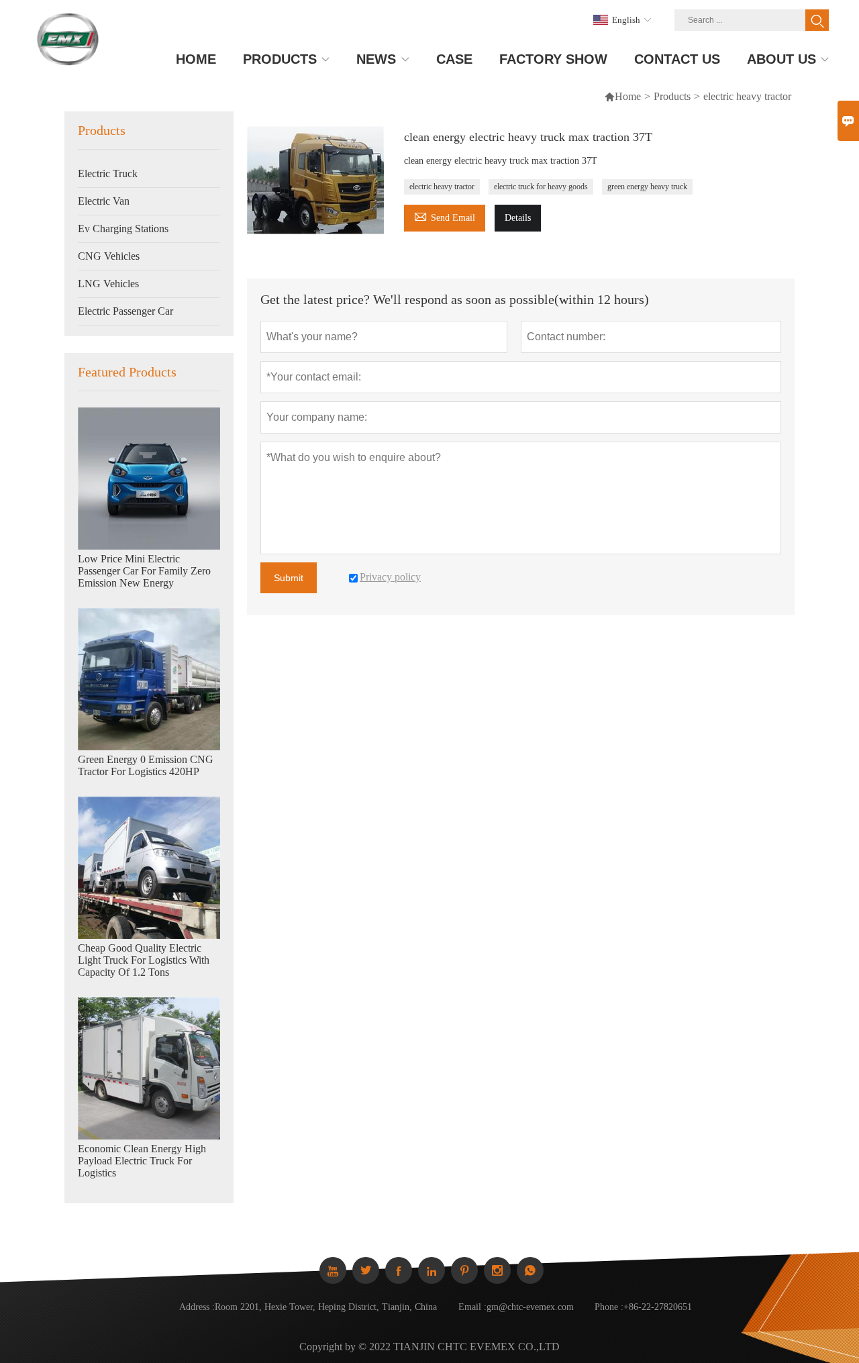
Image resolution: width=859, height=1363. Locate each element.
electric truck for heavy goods (541, 186)
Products (672, 96)
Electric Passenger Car (125, 311)
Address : (197, 1307)
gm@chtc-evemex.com (530, 1307)
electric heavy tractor (441, 186)
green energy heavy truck (647, 186)
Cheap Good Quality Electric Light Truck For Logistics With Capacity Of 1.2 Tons (143, 960)
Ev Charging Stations (123, 228)
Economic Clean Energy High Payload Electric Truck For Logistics (142, 1160)
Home (628, 96)
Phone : (609, 1307)
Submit (288, 577)
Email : (472, 1307)
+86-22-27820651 (657, 1307)
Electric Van (104, 201)
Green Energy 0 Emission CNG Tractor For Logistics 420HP (145, 765)
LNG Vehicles (108, 283)
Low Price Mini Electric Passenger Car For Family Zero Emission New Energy (144, 571)
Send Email (444, 216)
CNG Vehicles (109, 256)
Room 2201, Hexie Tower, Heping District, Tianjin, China (326, 1307)
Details (518, 218)
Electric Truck (108, 173)
